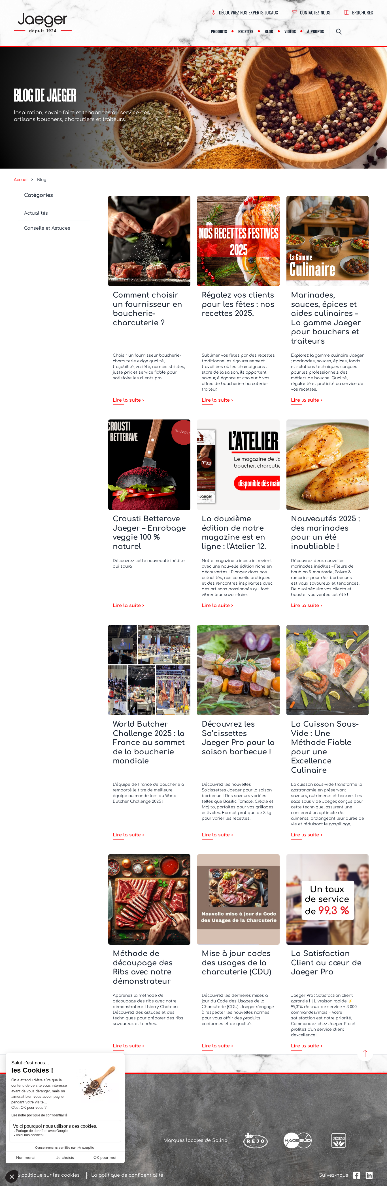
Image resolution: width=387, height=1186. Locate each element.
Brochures (362, 12)
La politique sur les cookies (47, 1175)
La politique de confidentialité (127, 1175)
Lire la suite (127, 400)
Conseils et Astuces (47, 228)
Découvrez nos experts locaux (248, 12)
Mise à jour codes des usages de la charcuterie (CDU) (236, 963)
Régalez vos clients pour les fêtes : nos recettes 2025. (238, 304)
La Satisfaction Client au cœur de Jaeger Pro (326, 963)
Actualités (36, 213)
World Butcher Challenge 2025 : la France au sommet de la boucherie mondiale (149, 742)
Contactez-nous (315, 12)
